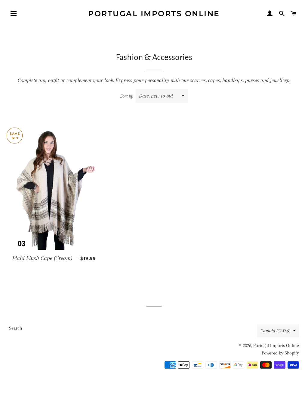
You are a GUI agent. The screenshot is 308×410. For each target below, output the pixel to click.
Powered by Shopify (280, 353)
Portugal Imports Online (154, 13)
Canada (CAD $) (275, 330)
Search (15, 328)
